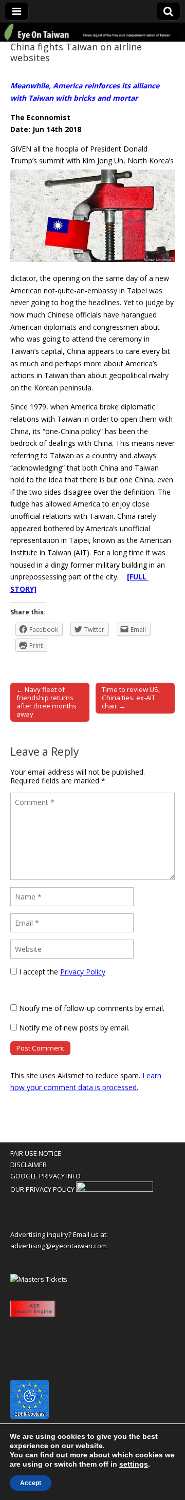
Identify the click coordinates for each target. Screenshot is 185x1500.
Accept (30, 1483)
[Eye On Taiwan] (92, 32)
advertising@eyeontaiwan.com (58, 1245)
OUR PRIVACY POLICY (42, 1189)
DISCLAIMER (28, 1164)
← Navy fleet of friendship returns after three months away (46, 702)
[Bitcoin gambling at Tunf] (114, 1189)
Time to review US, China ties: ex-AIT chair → (131, 697)
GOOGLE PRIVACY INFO (45, 1175)
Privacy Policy (82, 972)
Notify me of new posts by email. (74, 1028)
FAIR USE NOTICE (35, 1153)
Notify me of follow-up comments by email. (91, 1008)
